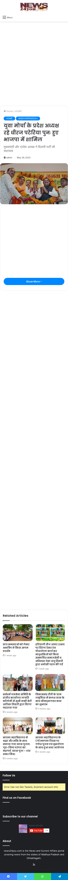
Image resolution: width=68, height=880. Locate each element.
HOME (18, 111)
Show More (33, 281)
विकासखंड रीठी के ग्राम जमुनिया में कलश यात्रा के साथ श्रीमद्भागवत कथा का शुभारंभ (49, 699)
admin (9, 157)
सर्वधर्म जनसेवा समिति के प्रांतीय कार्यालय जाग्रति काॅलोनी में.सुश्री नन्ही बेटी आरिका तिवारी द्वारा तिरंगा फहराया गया (17, 701)
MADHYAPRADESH (27, 118)
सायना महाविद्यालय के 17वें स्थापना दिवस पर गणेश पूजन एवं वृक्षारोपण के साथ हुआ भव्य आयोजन (49, 742)
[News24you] (34, 6)
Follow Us (9, 775)
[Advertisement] (34, 68)
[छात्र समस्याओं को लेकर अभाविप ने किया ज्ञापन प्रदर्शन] (18, 632)
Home (9, 111)
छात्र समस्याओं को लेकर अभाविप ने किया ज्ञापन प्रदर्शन (16, 648)
